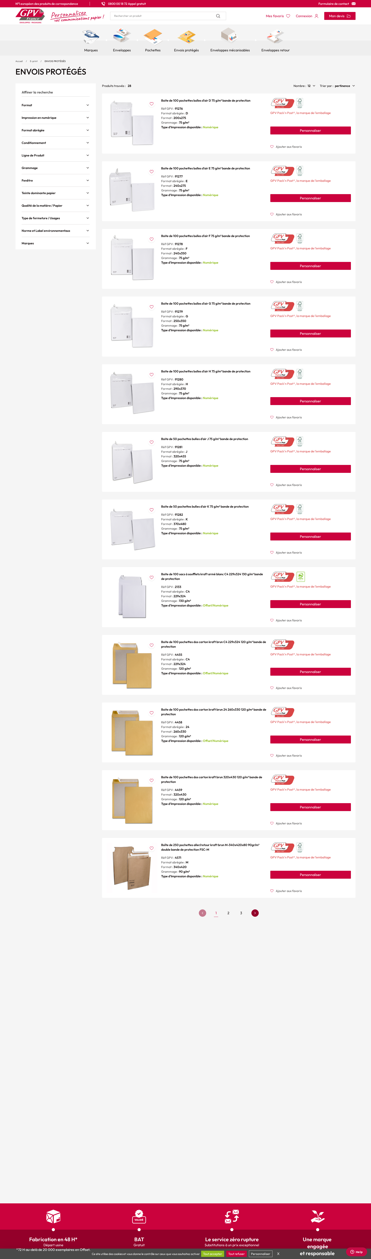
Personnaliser (310, 130)
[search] (168, 16)
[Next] (255, 913)
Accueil (19, 61)
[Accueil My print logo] (59, 16)
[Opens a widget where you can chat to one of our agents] (356, 1252)
